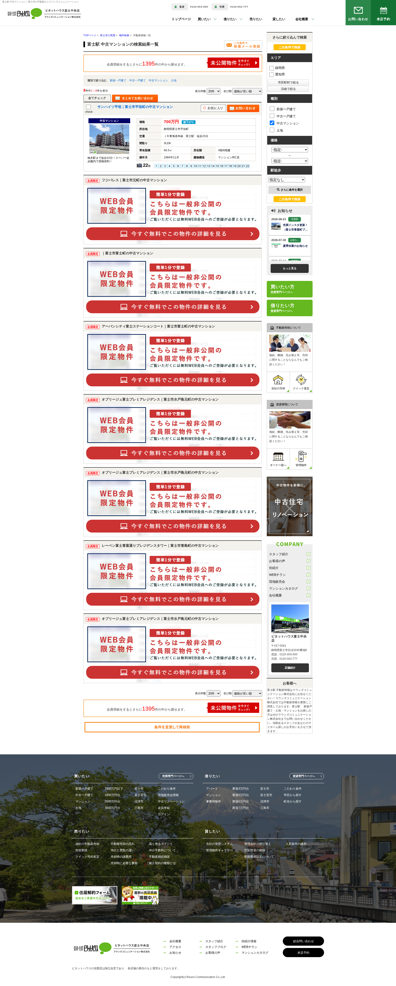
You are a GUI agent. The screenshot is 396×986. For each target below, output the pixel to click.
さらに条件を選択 (292, 189)
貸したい (273, 19)
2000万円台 (112, 801)
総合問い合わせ (303, 941)
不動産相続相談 (159, 856)
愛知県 (280, 74)
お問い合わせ (358, 19)
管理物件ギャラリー (219, 850)
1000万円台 (112, 795)
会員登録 (164, 808)
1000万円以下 (114, 788)
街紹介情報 (249, 941)
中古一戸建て (137, 80)
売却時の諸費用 (121, 856)
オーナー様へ (278, 465)
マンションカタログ (283, 588)
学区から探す (293, 795)
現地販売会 (277, 581)
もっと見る (290, 268)
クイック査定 (301, 388)
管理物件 (301, 465)
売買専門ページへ (173, 776)
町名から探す (293, 801)
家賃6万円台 (240, 801)
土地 (173, 80)
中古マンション (158, 80)
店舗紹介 (290, 667)
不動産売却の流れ (123, 844)
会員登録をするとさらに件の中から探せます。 (147, 63)
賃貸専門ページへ (304, 776)
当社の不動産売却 (87, 844)
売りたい (250, 19)
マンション (82, 801)
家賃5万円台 (240, 795)
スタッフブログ (215, 947)
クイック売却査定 (87, 856)
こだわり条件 (167, 788)
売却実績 (81, 850)
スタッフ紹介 (278, 554)
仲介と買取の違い (123, 850)
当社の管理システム (219, 844)
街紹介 (274, 568)
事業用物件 (213, 801)
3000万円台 (112, 808)
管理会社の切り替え (257, 844)
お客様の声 (277, 561)
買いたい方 (283, 289)
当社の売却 (278, 388)
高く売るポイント (161, 844)
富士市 (139, 788)
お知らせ (175, 952)
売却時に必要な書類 (124, 863)
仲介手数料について (162, 850)
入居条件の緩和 (296, 844)
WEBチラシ (277, 575)
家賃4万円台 (240, 788)
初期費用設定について (259, 856)
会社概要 (275, 595)
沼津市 (139, 801)
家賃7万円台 (240, 808)
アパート (212, 788)
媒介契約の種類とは (162, 863)
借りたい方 (283, 308)
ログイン (164, 814)
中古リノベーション (171, 801)
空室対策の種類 (254, 850)
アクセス (175, 947)
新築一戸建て (118, 80)
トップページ (181, 19)
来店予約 (383, 19)
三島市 (139, 808)
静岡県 (280, 68)
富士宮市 (140, 795)
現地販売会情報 (168, 795)
